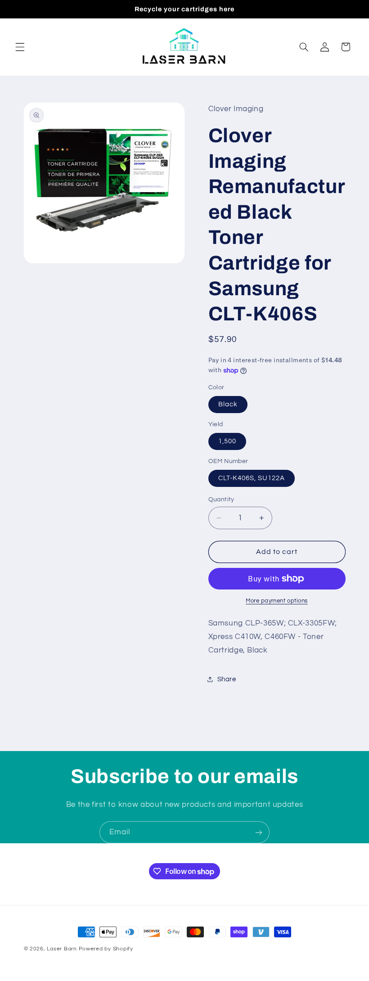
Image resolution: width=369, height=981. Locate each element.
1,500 (227, 441)
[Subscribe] (258, 832)
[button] (19, 46)
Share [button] (226, 679)
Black (228, 404)
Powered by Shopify (106, 948)
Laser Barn (61, 948)
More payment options (277, 601)
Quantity (221, 499)
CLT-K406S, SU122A (251, 478)
